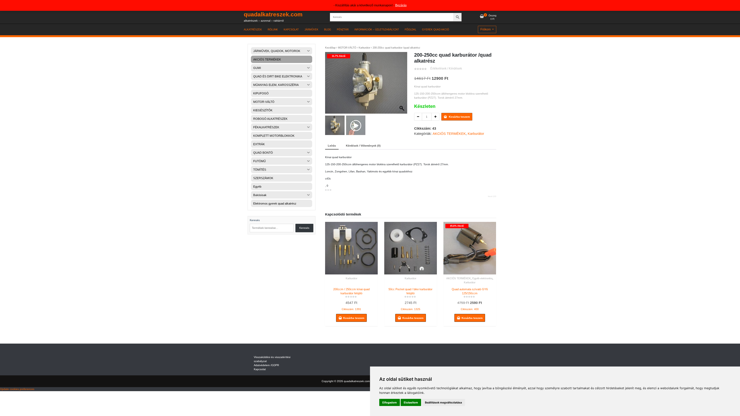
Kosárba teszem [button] (353, 318)
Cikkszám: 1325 (410, 299)
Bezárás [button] (401, 5)
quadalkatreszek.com (273, 14)
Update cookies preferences (17, 389)
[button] (402, 85)
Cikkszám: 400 (473, 299)
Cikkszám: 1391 (351, 299)
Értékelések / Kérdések (446, 68)
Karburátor (364, 47)
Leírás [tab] (332, 145)
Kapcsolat (260, 369)
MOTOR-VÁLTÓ (347, 47)
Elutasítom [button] (411, 402)
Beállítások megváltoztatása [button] (443, 402)
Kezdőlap (330, 47)
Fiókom (485, 29)
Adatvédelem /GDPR (266, 365)
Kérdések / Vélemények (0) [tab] (363, 145)
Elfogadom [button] (389, 402)
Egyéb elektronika (482, 278)
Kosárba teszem (459, 116)
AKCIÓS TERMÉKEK (449, 134)
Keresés (255, 220)
